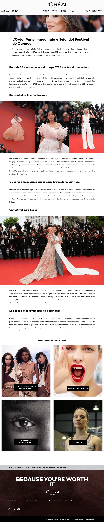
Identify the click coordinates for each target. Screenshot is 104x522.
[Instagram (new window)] (9, 509)
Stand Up (88, 11)
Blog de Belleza (63, 11)
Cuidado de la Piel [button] (45, 11)
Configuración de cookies (51, 519)
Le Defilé (72, 11)
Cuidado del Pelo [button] (15, 11)
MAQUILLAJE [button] (35, 11)
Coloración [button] (25, 11)
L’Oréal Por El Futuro (97, 11)
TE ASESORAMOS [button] (5, 11)
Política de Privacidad (64, 519)
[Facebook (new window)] (11, 509)
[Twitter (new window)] (15, 509)
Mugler (78, 11)
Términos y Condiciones (77, 519)
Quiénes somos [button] (55, 11)
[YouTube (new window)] (18, 509)
